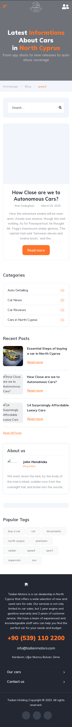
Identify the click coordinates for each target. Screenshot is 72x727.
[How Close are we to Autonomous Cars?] (36, 154)
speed (31, 550)
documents (54, 531)
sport (49, 550)
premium (41, 541)
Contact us (15, 681)
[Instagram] (48, 715)
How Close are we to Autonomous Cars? (36, 195)
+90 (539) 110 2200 (36, 638)
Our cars (14, 672)
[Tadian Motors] (36, 7)
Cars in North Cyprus (22, 320)
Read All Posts (12, 433)
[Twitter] (37, 715)
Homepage (10, 86)
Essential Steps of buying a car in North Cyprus (47, 350)
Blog (28, 86)
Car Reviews (17, 310)
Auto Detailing (18, 290)
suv (34, 560)
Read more (36, 250)
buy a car (14, 531)
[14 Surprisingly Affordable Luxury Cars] (13, 413)
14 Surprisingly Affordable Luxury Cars (48, 407)
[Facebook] (26, 715)
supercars (14, 560)
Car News (15, 300)
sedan (12, 550)
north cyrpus (16, 541)
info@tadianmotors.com (36, 648)
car (33, 531)
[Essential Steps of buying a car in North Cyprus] (13, 356)
